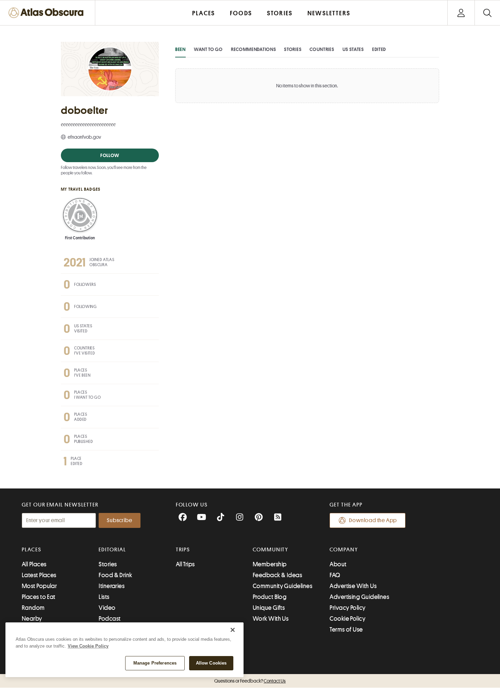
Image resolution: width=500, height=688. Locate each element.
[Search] (487, 12)
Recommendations (253, 49)
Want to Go (208, 49)
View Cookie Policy (88, 646)
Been (180, 49)
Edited (379, 49)
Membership (270, 564)
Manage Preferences (155, 663)
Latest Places (39, 575)
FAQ (335, 575)
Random (33, 607)
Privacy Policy (347, 607)
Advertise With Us (353, 586)
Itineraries (111, 586)
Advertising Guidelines (359, 597)
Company (344, 549)
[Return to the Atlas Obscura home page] (47, 12)
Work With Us (270, 618)
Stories (292, 49)
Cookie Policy (347, 618)
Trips (183, 549)
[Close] (232, 629)
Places (31, 549)
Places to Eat (38, 597)
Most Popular (39, 586)
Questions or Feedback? (250, 680)
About (338, 564)
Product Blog (269, 597)
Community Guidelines (282, 586)
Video (107, 607)
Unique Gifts (269, 607)
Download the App (373, 520)
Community (270, 549)
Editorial (112, 549)
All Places (34, 564)
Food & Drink (115, 575)
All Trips (185, 564)
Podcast (109, 618)
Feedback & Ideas (277, 575)
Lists (104, 597)
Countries (322, 49)
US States (353, 49)
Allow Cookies (211, 663)
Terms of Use (346, 629)
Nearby (32, 618)
